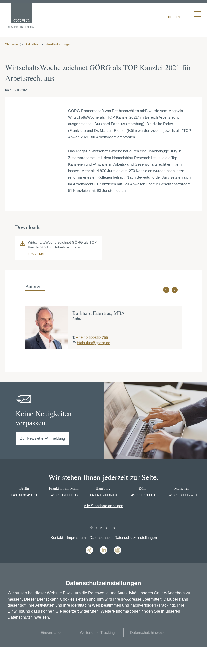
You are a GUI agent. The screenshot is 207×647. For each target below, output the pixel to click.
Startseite (11, 44)
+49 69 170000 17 (64, 495)
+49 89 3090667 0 (182, 495)
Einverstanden (52, 632)
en (178, 17)
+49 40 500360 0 (103, 495)
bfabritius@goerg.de (93, 343)
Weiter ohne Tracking (97, 632)
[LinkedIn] (103, 553)
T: (73, 337)
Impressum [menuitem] (76, 537)
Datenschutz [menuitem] (100, 537)
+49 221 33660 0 (142, 495)
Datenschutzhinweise (147, 632)
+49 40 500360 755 (92, 337)
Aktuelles (31, 44)
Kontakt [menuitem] (56, 537)
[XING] (89, 553)
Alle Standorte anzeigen (103, 506)
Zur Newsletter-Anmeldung (42, 438)
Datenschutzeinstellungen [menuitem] (135, 537)
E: (74, 343)
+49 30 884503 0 (24, 495)
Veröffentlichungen (58, 44)
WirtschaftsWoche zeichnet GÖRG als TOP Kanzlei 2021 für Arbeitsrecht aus (62, 244)
